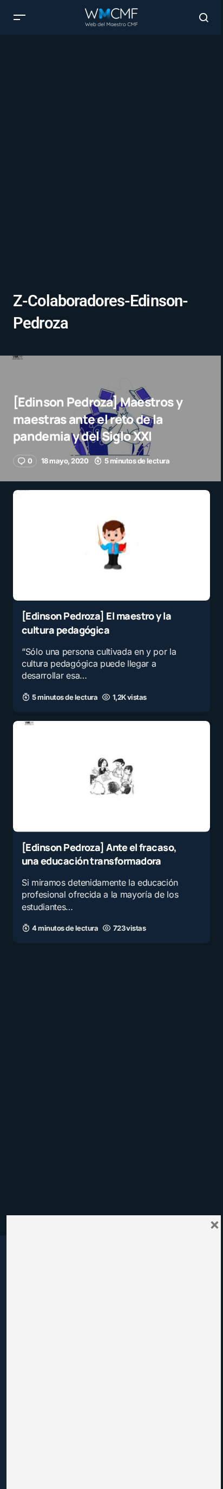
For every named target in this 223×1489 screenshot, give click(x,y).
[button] (19, 17)
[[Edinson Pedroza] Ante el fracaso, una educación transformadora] (111, 776)
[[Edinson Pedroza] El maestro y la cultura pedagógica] (111, 545)
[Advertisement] (111, 146)
